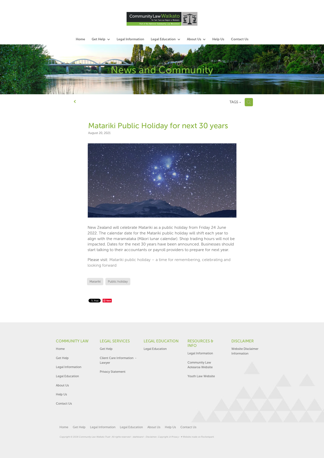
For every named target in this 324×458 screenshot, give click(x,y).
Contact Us (64, 403)
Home (60, 348)
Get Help (62, 358)
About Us (62, 385)
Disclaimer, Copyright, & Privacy (162, 437)
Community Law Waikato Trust (94, 437)
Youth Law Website (201, 376)
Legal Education (67, 376)
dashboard (138, 437)
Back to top (294, 442)
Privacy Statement (112, 371)
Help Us (61, 394)
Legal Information (68, 367)
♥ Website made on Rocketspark (197, 437)
